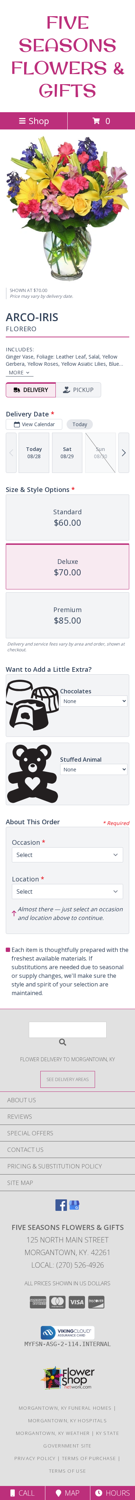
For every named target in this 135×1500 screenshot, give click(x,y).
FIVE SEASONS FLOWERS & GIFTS (68, 56)
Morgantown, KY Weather (53, 1433)
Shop (39, 121)
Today (79, 424)
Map (70, 1493)
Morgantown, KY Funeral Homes (65, 1408)
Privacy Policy (35, 1458)
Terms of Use (67, 1471)
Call (25, 1493)
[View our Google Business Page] (74, 1208)
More (16, 372)
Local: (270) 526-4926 (67, 1265)
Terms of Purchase (89, 1458)
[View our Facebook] (61, 1208)
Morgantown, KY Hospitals (67, 1420)
